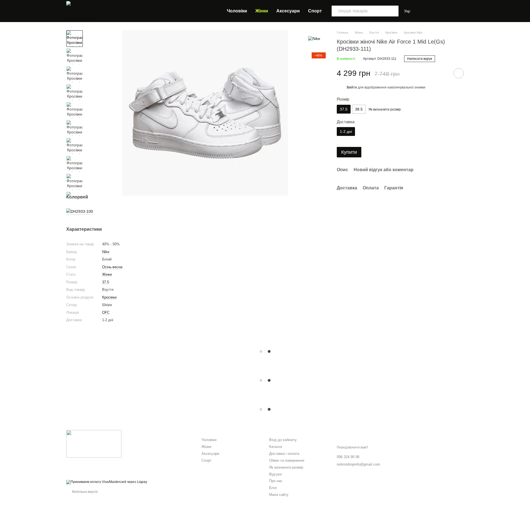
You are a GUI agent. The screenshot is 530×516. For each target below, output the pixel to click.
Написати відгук (419, 59)
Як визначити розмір (286, 467)
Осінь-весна (112, 267)
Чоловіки (237, 11)
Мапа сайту (278, 495)
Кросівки (109, 297)
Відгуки (275, 474)
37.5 (105, 282)
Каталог (275, 447)
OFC (106, 312)
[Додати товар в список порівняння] (443, 73)
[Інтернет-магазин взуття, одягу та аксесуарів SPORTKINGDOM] (93, 443)
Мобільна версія (84, 492)
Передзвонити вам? (352, 447)
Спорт (315, 11)
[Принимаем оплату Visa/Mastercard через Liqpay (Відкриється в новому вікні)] (106, 482)
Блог (273, 488)
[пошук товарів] (393, 11)
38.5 (359, 109)
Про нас (275, 481)
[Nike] (314, 38)
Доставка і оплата (284, 454)
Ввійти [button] (352, 87)
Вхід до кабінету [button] (283, 440)
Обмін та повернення (286, 460)
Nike (105, 252)
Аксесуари (288, 11)
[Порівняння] (424, 11)
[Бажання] (436, 11)
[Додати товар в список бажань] (459, 73)
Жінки (261, 11)
